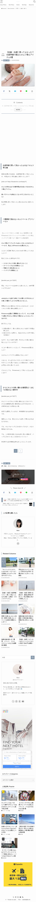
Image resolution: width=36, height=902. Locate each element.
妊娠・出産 (6, 60)
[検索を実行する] (33, 657)
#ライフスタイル (12, 466)
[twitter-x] (13, 701)
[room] (19, 701)
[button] (3, 91)
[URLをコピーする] (32, 91)
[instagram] (18, 543)
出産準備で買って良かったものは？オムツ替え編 (18, 106)
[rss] (23, 897)
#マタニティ (22, 466)
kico (18, 530)
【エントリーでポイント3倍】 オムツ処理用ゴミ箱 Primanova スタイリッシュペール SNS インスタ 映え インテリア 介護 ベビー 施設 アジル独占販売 (17, 235)
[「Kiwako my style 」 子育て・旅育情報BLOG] (18, 1)
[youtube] (23, 701)
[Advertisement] (18, 29)
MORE (18, 109)
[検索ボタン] (34, 1)
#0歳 (5, 466)
